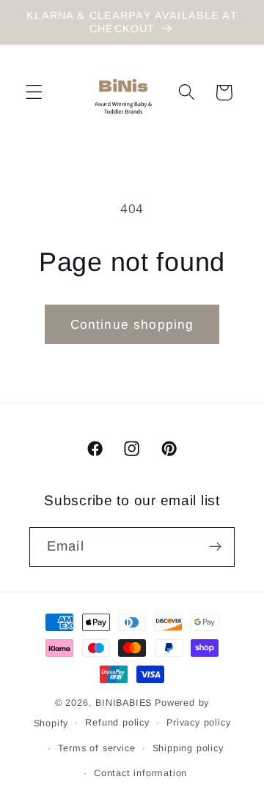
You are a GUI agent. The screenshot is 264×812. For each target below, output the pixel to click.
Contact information (140, 773)
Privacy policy (198, 723)
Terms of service (97, 748)
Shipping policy (188, 748)
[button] (34, 92)
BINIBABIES (123, 703)
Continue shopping (132, 324)
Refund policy (117, 723)
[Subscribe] (215, 547)
